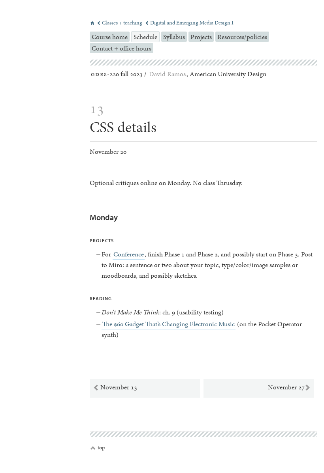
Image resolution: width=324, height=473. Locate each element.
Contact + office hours (121, 48)
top (97, 448)
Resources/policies (242, 36)
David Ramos (167, 74)
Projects (201, 36)
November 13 (115, 387)
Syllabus (174, 36)
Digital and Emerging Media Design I (189, 22)
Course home (110, 36)
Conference (128, 254)
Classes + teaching (120, 22)
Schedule (145, 36)
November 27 (289, 387)
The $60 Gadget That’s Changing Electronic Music (168, 324)
